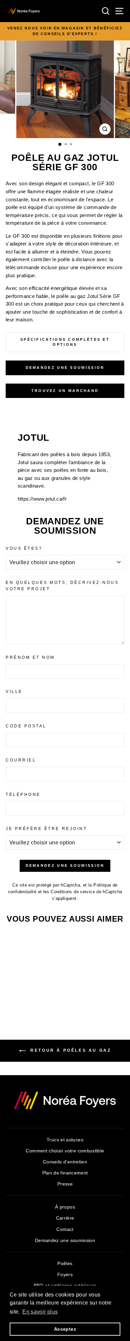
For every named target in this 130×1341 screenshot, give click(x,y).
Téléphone (23, 794)
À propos (65, 1207)
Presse (65, 1184)
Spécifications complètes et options (65, 342)
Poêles (64, 1263)
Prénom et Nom (30, 657)
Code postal (26, 726)
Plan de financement (65, 1172)
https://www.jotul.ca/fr (42, 499)
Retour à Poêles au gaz (69, 1050)
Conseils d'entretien (65, 1161)
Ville (14, 691)
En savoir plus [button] (40, 1312)
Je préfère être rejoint (46, 828)
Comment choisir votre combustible (65, 1150)
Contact (65, 1229)
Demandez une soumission (65, 368)
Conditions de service (73, 892)
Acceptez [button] (65, 1329)
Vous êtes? (24, 548)
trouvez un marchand (65, 391)
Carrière (65, 1218)
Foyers (65, 1274)
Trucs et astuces (65, 1139)
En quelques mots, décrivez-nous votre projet (62, 585)
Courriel (21, 760)
